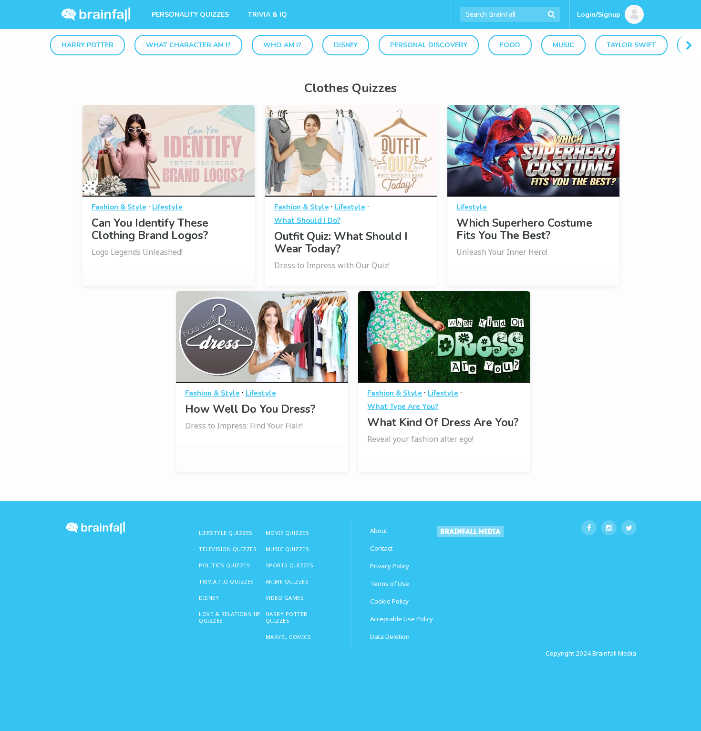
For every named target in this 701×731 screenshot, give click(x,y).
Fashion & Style (119, 207)
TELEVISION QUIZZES (228, 549)
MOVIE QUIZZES (287, 532)
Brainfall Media (614, 653)
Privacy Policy (389, 566)
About (378, 530)
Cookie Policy (389, 601)
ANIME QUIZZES (287, 581)
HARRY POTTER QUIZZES (287, 617)
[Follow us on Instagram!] (609, 527)
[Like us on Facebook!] (589, 527)
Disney (346, 45)
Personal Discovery (428, 45)
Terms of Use (389, 583)
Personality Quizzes (190, 14)
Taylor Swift (631, 45)
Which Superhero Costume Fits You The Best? (524, 229)
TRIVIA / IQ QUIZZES (226, 581)
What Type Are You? (402, 406)
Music (563, 45)
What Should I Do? (307, 220)
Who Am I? (282, 45)
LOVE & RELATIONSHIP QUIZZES (230, 617)
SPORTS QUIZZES (290, 565)
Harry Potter (87, 45)
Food (510, 45)
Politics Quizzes (224, 565)
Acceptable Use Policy (401, 619)
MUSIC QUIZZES (287, 549)
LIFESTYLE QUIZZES (226, 532)
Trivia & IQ (267, 14)
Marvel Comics (288, 636)
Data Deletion (390, 636)
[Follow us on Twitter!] (629, 527)
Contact (381, 548)
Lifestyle (167, 207)
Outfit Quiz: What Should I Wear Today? (341, 242)
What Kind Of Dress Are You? (442, 422)
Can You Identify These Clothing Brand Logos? (150, 229)
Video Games (285, 597)
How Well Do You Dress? (250, 409)
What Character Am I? (188, 45)
